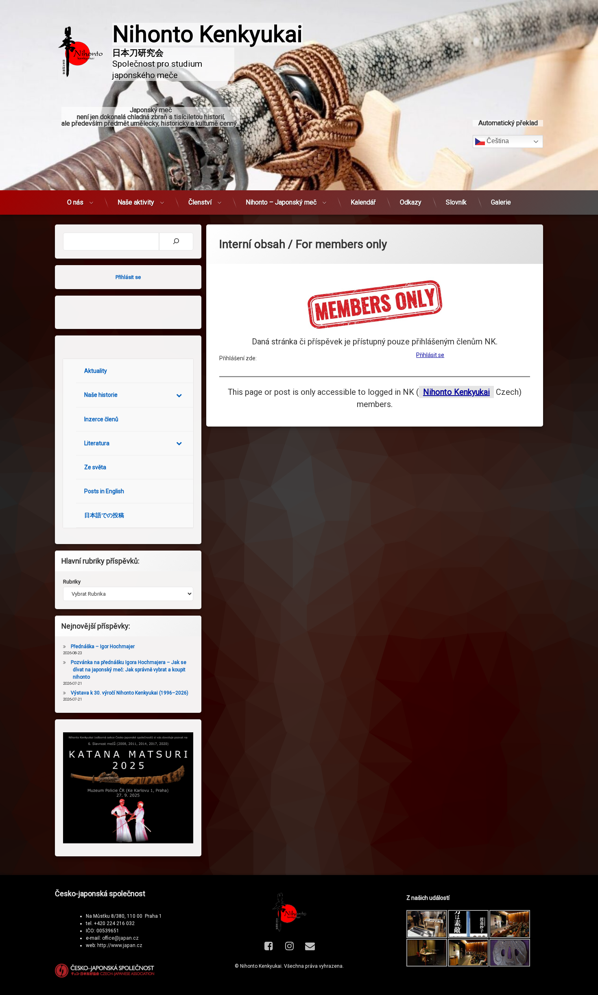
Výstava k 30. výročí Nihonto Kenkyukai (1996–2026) (129, 693)
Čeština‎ (497, 140)
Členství (200, 202)
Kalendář (363, 202)
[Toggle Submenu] (179, 395)
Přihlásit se (430, 355)
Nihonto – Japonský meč (281, 202)
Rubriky (72, 582)
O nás (75, 202)
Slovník (456, 202)
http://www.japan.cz (119, 945)
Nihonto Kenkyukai (456, 392)
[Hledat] (176, 241)
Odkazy (410, 202)
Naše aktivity (136, 202)
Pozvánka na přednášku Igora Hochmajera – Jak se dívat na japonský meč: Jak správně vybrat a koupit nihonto (128, 670)
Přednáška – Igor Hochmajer (103, 646)
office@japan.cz (120, 938)
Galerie (501, 202)
